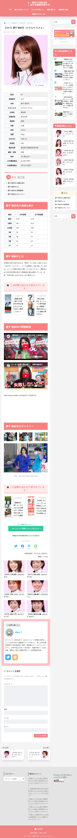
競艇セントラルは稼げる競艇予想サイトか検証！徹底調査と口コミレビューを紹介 (38, 781)
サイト (6, 727)
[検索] (73, 22)
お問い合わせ (43, 833)
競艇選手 (45, 553)
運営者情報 (33, 833)
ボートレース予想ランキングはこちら (25, 528)
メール (6, 718)
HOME (40, 829)
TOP (10, 9)
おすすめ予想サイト (37, 9)
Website (15, 661)
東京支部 (37, 553)
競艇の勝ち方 (51, 9)
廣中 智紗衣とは (13, 187)
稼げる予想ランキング (22, 9)
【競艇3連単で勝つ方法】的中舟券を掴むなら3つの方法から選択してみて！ (38, 791)
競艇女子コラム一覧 (38, 14)
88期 (46, 557)
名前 (5, 709)
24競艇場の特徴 (63, 9)
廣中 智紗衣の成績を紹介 (16, 183)
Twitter (8, 661)
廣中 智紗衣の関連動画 (15, 190)
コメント (8, 684)
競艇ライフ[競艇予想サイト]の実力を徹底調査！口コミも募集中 (38, 816)
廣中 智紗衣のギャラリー (16, 194)
